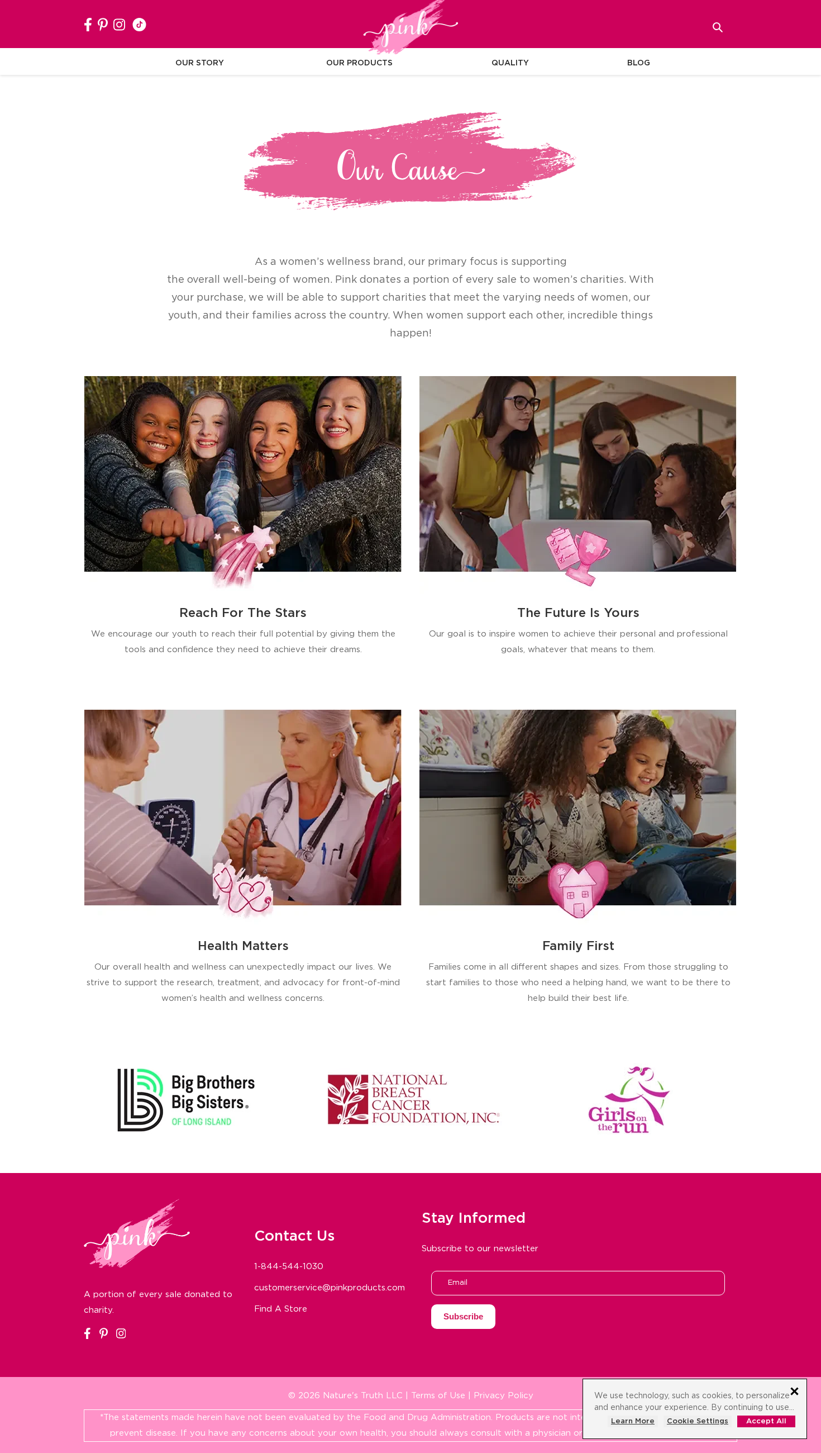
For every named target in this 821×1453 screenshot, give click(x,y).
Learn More (633, 1421)
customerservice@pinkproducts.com (329, 1288)
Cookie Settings (697, 1421)
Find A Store (280, 1309)
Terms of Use (438, 1396)
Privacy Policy (503, 1396)
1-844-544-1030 (288, 1266)
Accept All (766, 1421)
